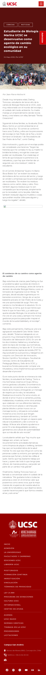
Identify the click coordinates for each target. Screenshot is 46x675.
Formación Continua (16, 575)
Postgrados (11, 570)
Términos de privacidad (17, 587)
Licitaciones (11, 635)
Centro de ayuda (13, 609)
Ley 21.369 (9, 593)
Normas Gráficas (14, 623)
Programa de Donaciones (18, 597)
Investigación (12, 579)
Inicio (7, 544)
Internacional (12, 605)
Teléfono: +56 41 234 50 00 (17, 655)
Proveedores (11, 631)
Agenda (8, 615)
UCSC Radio (10, 619)
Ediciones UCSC (12, 560)
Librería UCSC (11, 564)
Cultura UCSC (11, 601)
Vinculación (11, 583)
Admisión (9, 548)
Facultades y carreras (17, 556)
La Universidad (12, 552)
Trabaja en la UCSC (15, 627)
